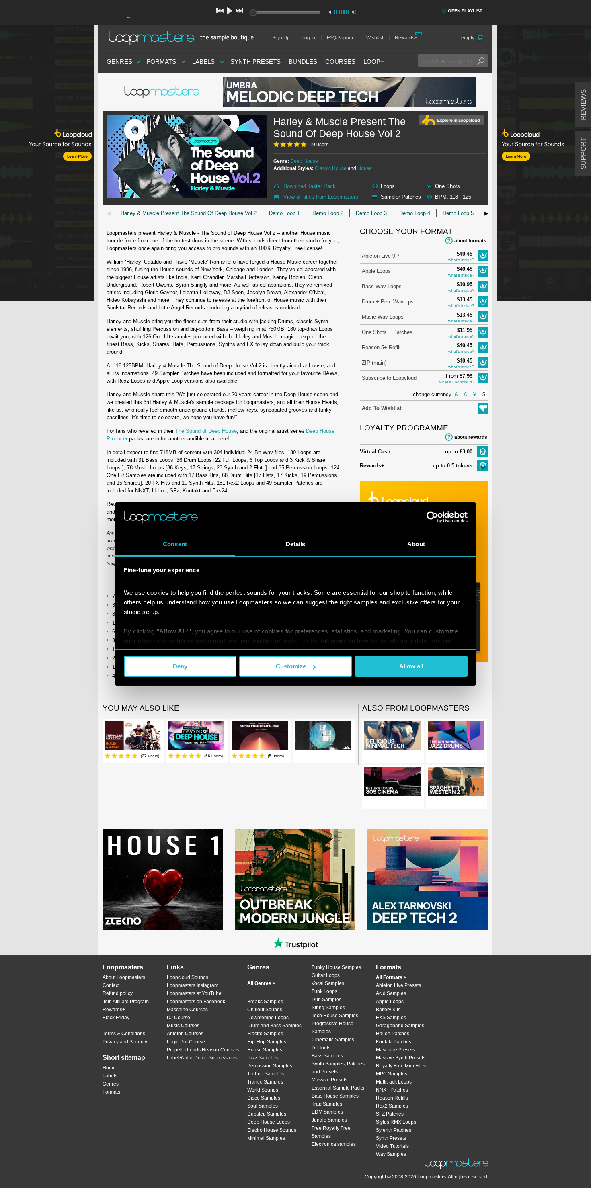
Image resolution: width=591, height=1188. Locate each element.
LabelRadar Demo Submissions (202, 1058)
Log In (308, 37)
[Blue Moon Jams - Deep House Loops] (323, 737)
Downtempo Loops (268, 1017)
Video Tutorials (392, 1146)
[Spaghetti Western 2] (456, 783)
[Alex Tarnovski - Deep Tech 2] (427, 879)
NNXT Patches (392, 1090)
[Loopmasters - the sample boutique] (184, 37)
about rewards (470, 437)
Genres (119, 61)
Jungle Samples (329, 1120)
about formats (470, 241)
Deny (180, 666)
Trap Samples (327, 1104)
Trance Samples (265, 1082)
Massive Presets (329, 1080)
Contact (111, 985)
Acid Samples (391, 993)
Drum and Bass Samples (274, 1025)
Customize (291, 666)
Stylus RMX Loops (396, 1122)
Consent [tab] (175, 544)
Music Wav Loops (383, 317)
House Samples (264, 1050)
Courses (340, 61)
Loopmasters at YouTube (194, 993)
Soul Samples (262, 1106)
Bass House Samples (335, 1096)
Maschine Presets (395, 1050)
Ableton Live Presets (398, 985)
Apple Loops (376, 271)
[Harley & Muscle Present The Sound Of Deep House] (196, 737)
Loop (373, 61)
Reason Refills (392, 1098)
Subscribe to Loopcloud (389, 378)
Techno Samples (265, 1074)
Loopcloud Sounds (187, 977)
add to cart (483, 255)
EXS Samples (391, 1017)
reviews (583, 104)
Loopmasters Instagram (192, 985)
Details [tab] (296, 544)
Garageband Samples (400, 1025)
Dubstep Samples (266, 1114)
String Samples (328, 1007)
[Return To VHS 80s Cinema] (392, 783)
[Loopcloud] (47, 164)
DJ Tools (321, 1048)
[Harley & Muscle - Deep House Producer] (133, 737)
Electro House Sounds (271, 1130)
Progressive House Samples (332, 1027)
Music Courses (183, 1025)
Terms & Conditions (124, 1033)
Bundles (303, 61)
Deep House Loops (268, 1122)
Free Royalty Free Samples (331, 1132)
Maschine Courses (187, 1009)
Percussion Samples (269, 1066)
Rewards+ (406, 37)
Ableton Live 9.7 (381, 256)
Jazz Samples (262, 1058)
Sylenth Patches (393, 1130)
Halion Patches (392, 1033)
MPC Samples (391, 1074)
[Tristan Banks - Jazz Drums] (456, 737)
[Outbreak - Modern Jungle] (295, 879)
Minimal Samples (266, 1138)
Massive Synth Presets (400, 1058)
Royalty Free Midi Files (401, 1066)
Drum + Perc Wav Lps (388, 302)
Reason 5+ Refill (381, 347)
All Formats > (391, 977)
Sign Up (281, 37)
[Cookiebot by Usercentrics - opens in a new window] (432, 517)
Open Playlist (465, 10)
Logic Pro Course (186, 1042)
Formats (161, 61)
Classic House (331, 168)
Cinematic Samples (333, 1040)
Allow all (411, 666)
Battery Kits (388, 1009)
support (583, 153)
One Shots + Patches (387, 332)
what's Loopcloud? (456, 382)
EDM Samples (327, 1112)
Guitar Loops (326, 975)
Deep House (304, 161)
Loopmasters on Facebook (196, 1001)
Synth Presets (255, 61)
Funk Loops (324, 991)
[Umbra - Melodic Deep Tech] (349, 92)
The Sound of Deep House (206, 431)
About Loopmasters (124, 977)
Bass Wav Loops (382, 286)
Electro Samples (265, 1033)
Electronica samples (334, 1144)
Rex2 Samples (392, 1106)
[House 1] (163, 879)
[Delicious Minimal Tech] (392, 737)
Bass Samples (327, 1056)
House (364, 168)
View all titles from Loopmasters (320, 197)
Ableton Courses (185, 1033)
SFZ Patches (390, 1114)
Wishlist (374, 37)
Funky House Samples (336, 967)
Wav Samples (391, 1154)
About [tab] (416, 544)
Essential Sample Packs (338, 1088)
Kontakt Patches (393, 1042)
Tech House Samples (335, 1015)
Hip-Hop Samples (266, 1042)
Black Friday (116, 1017)
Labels (203, 61)
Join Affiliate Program (126, 1001)
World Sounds (262, 1090)
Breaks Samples (265, 1001)
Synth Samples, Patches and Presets (338, 1068)
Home (109, 1068)
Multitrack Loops (394, 1082)
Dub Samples (326, 999)
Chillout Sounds (264, 1009)
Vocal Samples (328, 983)
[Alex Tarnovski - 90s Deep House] (260, 737)
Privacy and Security (125, 1042)
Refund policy (118, 993)
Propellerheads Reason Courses (203, 1050)
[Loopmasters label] (163, 92)
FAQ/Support (341, 37)
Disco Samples (263, 1098)
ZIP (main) (374, 363)
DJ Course (178, 1017)
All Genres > (261, 983)
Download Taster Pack (309, 186)
